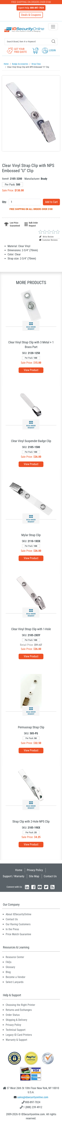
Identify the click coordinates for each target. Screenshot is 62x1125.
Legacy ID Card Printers (19, 1034)
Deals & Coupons (31, 15)
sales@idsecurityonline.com (32, 1097)
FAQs (8, 962)
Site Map (34, 876)
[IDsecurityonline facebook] (33, 887)
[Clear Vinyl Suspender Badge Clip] (31, 404)
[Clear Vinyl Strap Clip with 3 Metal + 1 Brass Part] (31, 306)
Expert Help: (31, 7)
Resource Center (15, 957)
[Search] (53, 41)
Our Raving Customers (18, 924)
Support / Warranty (13, 876)
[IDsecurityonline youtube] (40, 887)
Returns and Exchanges (19, 1010)
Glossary (10, 967)
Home (18, 870)
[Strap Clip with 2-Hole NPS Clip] (31, 785)
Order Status (13, 1015)
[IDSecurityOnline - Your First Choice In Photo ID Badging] (24, 29)
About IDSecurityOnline (18, 914)
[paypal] (14, 1058)
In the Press (12, 929)
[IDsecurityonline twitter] (46, 887)
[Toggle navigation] (53, 26)
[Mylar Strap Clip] (31, 498)
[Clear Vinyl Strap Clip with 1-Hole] (31, 592)
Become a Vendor (15, 977)
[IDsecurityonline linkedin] (27, 887)
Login (52, 50)
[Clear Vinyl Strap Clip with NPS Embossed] (31, 113)
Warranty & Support (16, 1039)
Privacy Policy (35, 870)
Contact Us (50, 876)
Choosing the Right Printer (20, 1005)
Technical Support (15, 1029)
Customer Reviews (50, 240)
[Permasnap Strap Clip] (31, 691)
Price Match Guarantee (18, 934)
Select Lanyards (14, 982)
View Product (31, 370)
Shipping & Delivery (16, 1019)
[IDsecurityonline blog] (52, 887)
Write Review (48, 237)
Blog (8, 972)
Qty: (4, 202)
